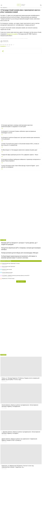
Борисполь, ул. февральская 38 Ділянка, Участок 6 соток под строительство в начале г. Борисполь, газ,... (18, 466)
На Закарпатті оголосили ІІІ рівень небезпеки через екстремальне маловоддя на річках (18, 132)
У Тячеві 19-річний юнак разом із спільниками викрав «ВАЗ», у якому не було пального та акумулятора (20, 144)
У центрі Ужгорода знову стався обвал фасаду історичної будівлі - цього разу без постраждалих (20, 166)
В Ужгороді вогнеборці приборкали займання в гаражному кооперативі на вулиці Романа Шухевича (20, 160)
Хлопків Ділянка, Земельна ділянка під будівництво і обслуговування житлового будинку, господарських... (20, 405)
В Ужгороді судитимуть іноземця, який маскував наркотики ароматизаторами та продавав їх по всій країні (17, 125)
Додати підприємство (21, 281)
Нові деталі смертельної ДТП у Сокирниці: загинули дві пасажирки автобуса (21, 248)
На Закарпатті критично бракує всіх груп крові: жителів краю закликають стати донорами (20, 138)
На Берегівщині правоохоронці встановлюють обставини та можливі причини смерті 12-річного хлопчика (19, 257)
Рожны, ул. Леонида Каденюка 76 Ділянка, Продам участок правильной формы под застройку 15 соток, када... (20, 378)
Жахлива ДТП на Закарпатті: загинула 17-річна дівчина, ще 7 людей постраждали (19, 243)
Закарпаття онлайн (12, 34)
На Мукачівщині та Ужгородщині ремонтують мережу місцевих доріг (19, 150)
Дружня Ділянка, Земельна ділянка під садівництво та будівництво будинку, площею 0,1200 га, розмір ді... (19, 439)
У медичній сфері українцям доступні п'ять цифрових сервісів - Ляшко (19, 154)
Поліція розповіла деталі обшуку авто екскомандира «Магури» (19, 253)
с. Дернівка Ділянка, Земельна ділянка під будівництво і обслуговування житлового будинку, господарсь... (21, 432)
